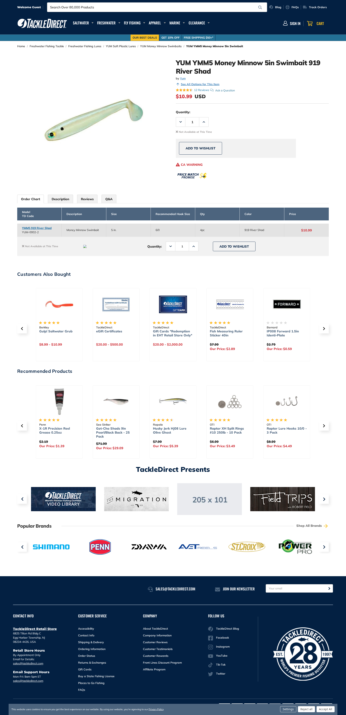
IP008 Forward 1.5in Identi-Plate (283, 333)
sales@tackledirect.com (28, 663)
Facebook (222, 637)
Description (60, 199)
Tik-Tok (220, 664)
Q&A (109, 199)
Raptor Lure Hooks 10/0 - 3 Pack (287, 430)
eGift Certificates (109, 331)
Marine (174, 22)
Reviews (87, 199)
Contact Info (86, 635)
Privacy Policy (156, 709)
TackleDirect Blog (227, 628)
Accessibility (86, 628)
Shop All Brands (309, 526)
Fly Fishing (132, 22)
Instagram (223, 646)
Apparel (155, 22)
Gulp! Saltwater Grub (55, 331)
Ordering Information (92, 649)
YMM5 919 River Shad (37, 228)
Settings (288, 709)
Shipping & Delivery (91, 642)
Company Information (157, 635)
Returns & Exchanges (92, 662)
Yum (183, 78)
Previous (22, 499)
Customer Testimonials (158, 649)
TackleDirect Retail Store (35, 629)
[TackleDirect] (42, 23)
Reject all (306, 709)
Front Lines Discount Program (162, 662)
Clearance (197, 22)
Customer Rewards (155, 656)
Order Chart (30, 199)
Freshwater (106, 22)
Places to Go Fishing (91, 683)
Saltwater (81, 22)
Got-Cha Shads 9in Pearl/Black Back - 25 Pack (113, 432)
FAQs (81, 690)
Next (324, 499)
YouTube (221, 655)
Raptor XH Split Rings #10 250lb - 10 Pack (227, 430)
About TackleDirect (155, 628)
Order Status (86, 656)
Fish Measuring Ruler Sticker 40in (226, 333)
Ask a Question (225, 90)
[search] (260, 7)
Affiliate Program (154, 669)
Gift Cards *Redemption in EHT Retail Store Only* (172, 333)
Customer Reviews (155, 642)
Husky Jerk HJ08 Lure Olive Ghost (169, 430)
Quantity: (183, 112)
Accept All (325, 709)
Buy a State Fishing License (96, 676)
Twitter (220, 673)
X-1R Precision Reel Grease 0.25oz (54, 430)
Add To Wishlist (200, 148)
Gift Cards (85, 669)
